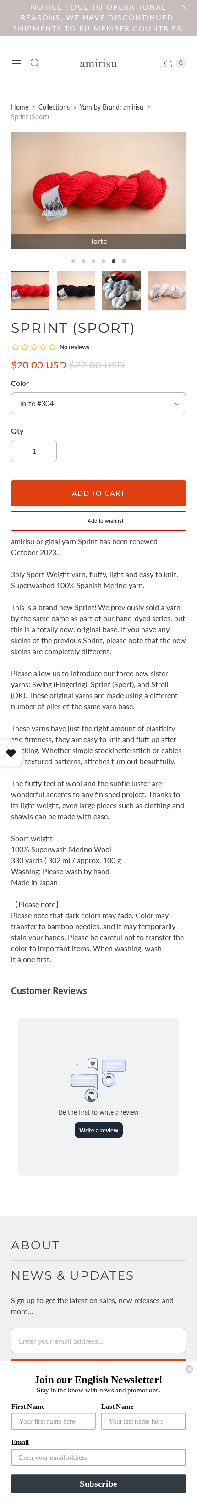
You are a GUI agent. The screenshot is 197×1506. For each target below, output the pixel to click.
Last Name (117, 1406)
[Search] (35, 63)
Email (20, 1442)
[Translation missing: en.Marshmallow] (167, 290)
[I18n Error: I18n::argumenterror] (121, 290)
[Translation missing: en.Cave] (76, 290)
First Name (28, 1406)
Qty (17, 430)
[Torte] (98, 190)
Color (20, 383)
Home (19, 107)
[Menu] (16, 63)
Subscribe (98, 1484)
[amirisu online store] (98, 63)
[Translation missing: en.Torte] (30, 290)
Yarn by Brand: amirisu (111, 107)
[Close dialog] (189, 1368)
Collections (54, 107)
